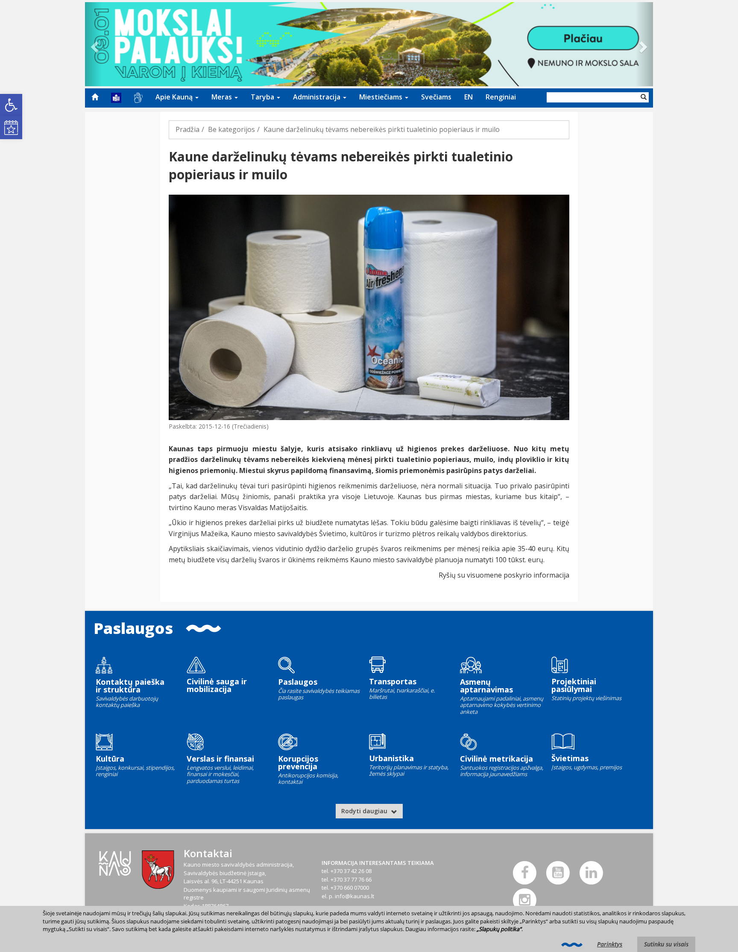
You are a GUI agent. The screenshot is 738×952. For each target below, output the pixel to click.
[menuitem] (95, 97)
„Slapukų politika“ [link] (499, 929)
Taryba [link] (263, 97)
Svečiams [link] (436, 97)
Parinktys (609, 944)
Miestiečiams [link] (381, 97)
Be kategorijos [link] (231, 129)
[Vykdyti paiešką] (643, 97)
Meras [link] (222, 97)
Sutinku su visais (666, 944)
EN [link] (468, 97)
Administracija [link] (317, 97)
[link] (11, 105)
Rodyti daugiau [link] (365, 811)
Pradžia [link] (187, 129)
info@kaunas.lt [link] (354, 896)
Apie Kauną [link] (174, 97)
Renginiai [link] (501, 97)
